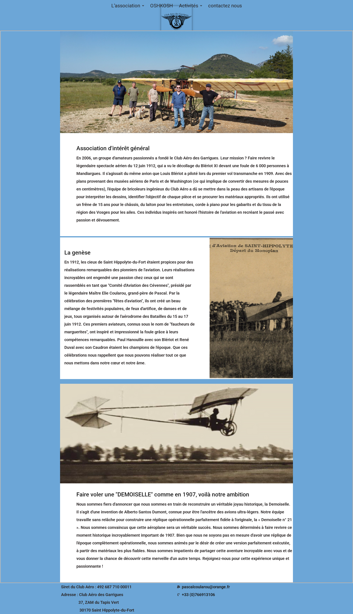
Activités (188, 6)
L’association (125, 6)
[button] (127, 5)
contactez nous (225, 6)
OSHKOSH (161, 6)
